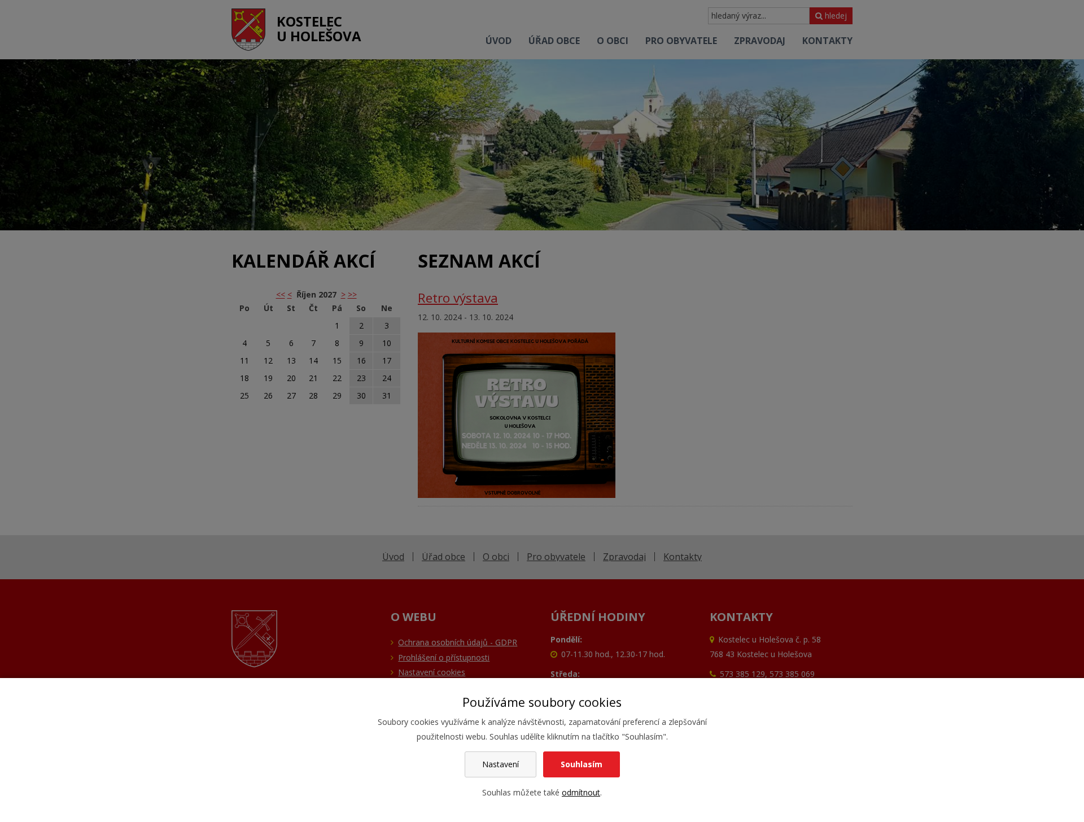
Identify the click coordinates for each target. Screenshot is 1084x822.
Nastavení (500, 764)
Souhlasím (581, 764)
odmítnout (581, 792)
